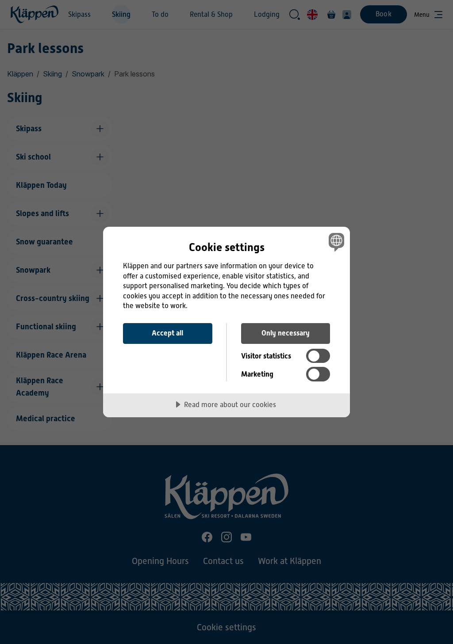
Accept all (167, 333)
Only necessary (285, 333)
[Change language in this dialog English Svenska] (335, 242)
